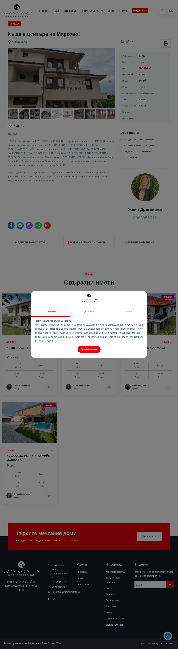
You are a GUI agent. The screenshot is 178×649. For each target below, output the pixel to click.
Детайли (89, 311)
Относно (127, 311)
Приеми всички (89, 349)
